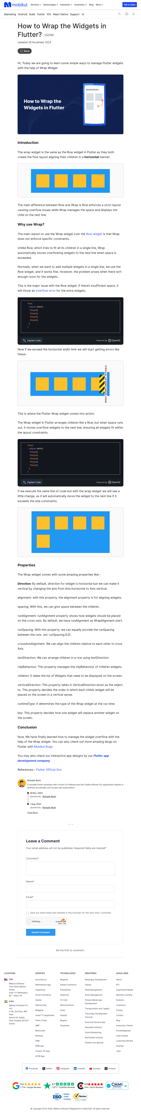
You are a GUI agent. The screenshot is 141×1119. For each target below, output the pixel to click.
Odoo (62, 1010)
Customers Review (124, 1041)
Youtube (96, 1068)
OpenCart (64, 995)
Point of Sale (41, 1020)
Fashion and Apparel (94, 1042)
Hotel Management (93, 990)
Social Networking (93, 1032)
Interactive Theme (124, 1025)
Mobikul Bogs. (43, 746)
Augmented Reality (124, 990)
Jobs (118, 1051)
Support (75, 14)
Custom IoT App (42, 1051)
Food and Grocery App (95, 1022)
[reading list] (133, 14)
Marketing (10, 14)
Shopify (63, 1015)
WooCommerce (67, 1005)
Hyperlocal (40, 990)
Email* (29, 897)
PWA (37, 1041)
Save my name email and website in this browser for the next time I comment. (71, 912)
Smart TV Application (44, 1015)
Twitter (49, 1068)
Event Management (93, 995)
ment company (39, 760)
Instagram (64, 1068)
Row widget (94, 234)
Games (88, 984)
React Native (60, 14)
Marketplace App (43, 984)
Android (22, 14)
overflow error (46, 290)
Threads (112, 1068)
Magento (64, 979)
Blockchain (40, 1030)
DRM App (39, 1046)
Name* (30, 881)
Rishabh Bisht (34, 780)
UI (83, 14)
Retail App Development (96, 979)
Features (120, 1000)
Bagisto (63, 1020)
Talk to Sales (129, 4)
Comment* (32, 858)
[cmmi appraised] (117, 1086)
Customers (79, 4)
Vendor (38, 1000)
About (119, 979)
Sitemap (120, 1046)
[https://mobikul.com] (16, 4)
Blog (91, 4)
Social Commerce (43, 995)
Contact (119, 1015)
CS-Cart (63, 1000)
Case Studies (122, 1035)
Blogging (39, 1010)
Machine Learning (124, 995)
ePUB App (40, 1056)
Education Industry (93, 1027)
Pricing (119, 1010)
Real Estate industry (94, 1037)
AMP (37, 1025)
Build (32, 14)
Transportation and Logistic (97, 1008)
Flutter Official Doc (49, 769)
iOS (49, 14)
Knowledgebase (123, 1030)
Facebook (33, 1068)
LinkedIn (81, 1068)
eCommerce (40, 979)
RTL (118, 984)
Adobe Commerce (68, 984)
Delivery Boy (41, 1005)
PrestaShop (65, 990)
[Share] (126, 14)
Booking (39, 1035)
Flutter (41, 14)
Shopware (64, 1025)
